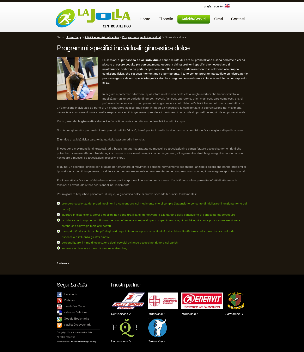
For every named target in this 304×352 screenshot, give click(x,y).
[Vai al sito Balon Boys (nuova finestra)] (235, 292)
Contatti (238, 19)
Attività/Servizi (193, 19)
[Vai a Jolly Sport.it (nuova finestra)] (129, 292)
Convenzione (119, 313)
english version (214, 6)
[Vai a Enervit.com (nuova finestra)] (202, 292)
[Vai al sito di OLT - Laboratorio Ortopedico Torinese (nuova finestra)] (163, 292)
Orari (218, 19)
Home (145, 19)
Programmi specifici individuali (141, 37)
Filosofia (165, 19)
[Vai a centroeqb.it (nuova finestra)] (127, 319)
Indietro (62, 263)
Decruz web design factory (83, 341)
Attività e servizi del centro (102, 37)
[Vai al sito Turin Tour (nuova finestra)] (158, 319)
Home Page (73, 37)
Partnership (155, 313)
